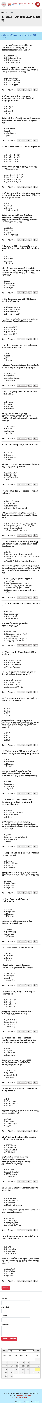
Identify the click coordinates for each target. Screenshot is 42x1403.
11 (17, 1366)
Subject (4, 1315)
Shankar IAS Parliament (21, 1398)
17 (12, 1369)
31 (12, 1376)
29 (39, 1373)
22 (39, 1369)
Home (3, 12)
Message (5, 1324)
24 (12, 1373)
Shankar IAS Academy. (31, 1402)
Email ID (5, 1307)
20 (28, 1369)
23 (6, 1373)
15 (39, 1366)
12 (23, 1366)
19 (23, 1369)
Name (4, 1298)
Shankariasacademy (25, 1395)
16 (6, 1369)
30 (6, 1376)
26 (23, 1373)
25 (17, 1373)
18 (17, 1369)
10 (12, 1366)
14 (33, 1366)
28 (33, 1373)
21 (33, 1369)
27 (28, 1373)
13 (28, 1366)
